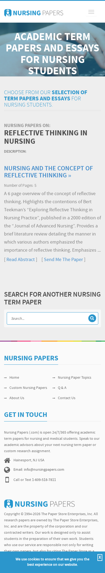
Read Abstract (20, 259)
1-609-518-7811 (44, 480)
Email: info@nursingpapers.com (38, 470)
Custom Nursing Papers (28, 388)
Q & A (62, 388)
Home (14, 378)
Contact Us (66, 398)
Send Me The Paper (63, 259)
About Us (16, 398)
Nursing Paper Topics (74, 378)
